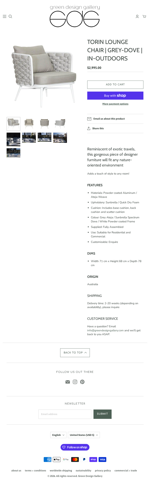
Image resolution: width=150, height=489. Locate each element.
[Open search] (10, 16)
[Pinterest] (82, 382)
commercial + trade (126, 470)
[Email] (67, 382)
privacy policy (103, 470)
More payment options (115, 103)
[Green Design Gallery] (75, 16)
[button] (75, 352)
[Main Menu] (4, 16)
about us (16, 470)
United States (82, 435)
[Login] (137, 16)
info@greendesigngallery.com (105, 330)
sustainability (83, 470)
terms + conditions (35, 470)
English (56, 435)
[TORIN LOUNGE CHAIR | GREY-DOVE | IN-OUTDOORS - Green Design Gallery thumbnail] (13, 124)
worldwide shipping (61, 470)
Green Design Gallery (90, 476)
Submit (102, 414)
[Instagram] (75, 382)
